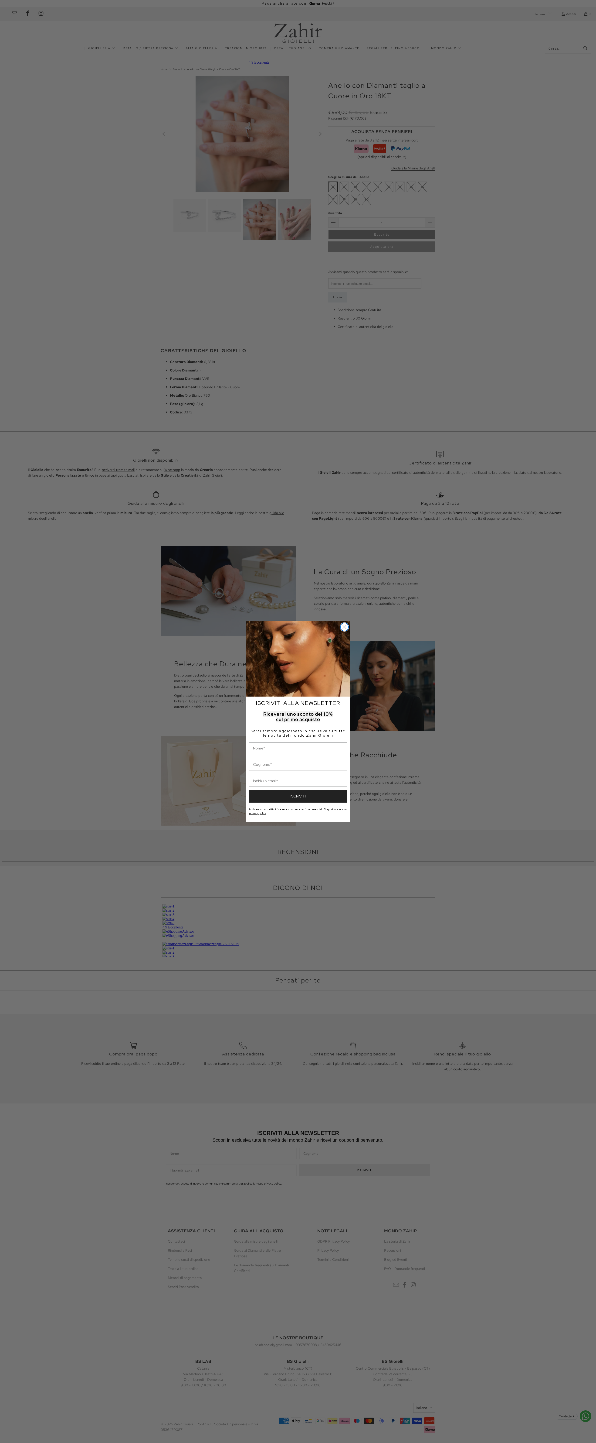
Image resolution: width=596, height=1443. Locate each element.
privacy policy (257, 813)
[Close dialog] (344, 627)
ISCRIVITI (298, 796)
